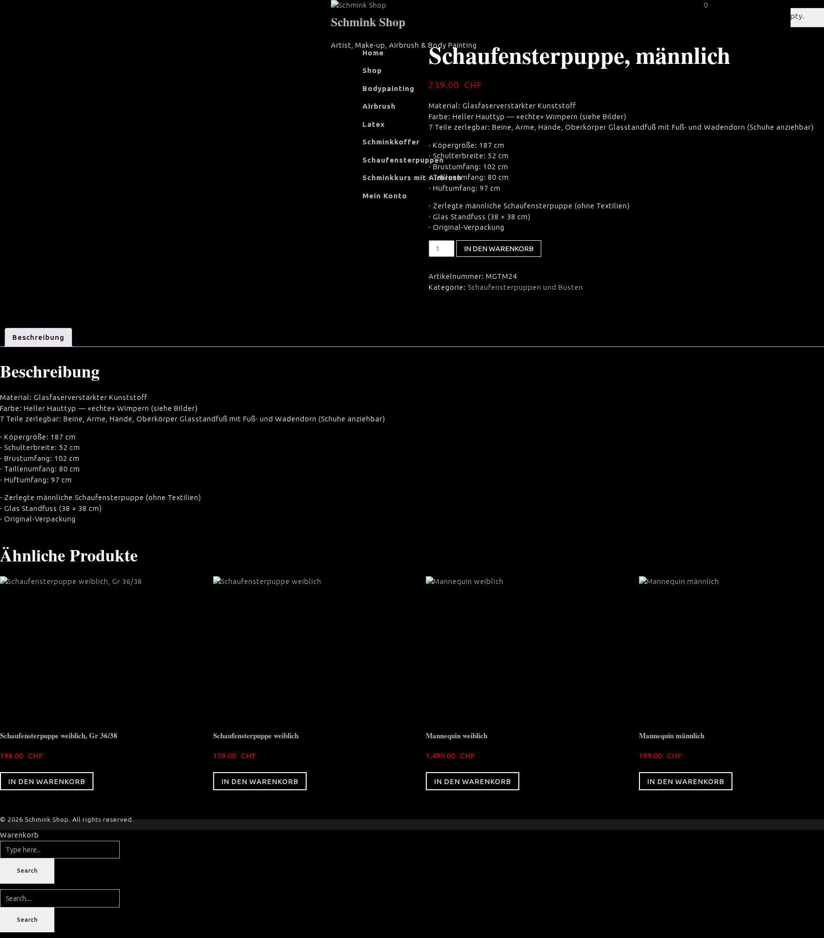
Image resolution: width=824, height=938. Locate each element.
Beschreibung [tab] (38, 337)
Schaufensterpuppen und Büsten (525, 287)
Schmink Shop (368, 22)
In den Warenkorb (499, 249)
